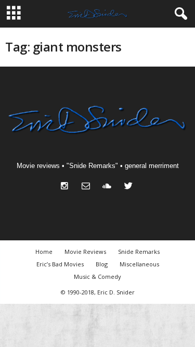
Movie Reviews (85, 251)
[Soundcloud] (109, 187)
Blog (102, 264)
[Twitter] (129, 187)
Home (44, 251)
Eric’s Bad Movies (60, 264)
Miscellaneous (139, 264)
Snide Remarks (139, 251)
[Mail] (88, 187)
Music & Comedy (97, 276)
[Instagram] (66, 187)
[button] (178, 14)
